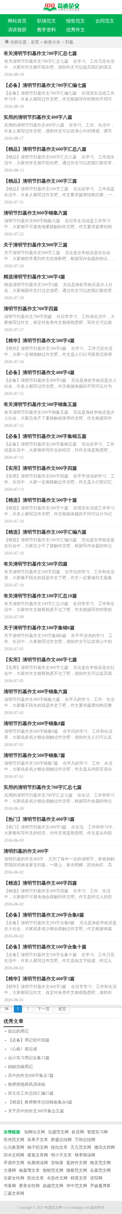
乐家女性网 (14, 1178)
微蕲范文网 (76, 1170)
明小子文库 (61, 1155)
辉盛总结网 (61, 1139)
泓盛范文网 (58, 1132)
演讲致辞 (17, 29)
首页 (35, 42)
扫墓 (69, 42)
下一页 (43, 1009)
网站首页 (17, 20)
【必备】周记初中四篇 (28, 1040)
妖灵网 (78, 1132)
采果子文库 (37, 1139)
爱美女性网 (29, 1186)
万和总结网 (85, 1139)
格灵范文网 (100, 1163)
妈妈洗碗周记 (20, 1067)
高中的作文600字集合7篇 (31, 1075)
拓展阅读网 (37, 1163)
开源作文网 (14, 1163)
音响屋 (57, 1163)
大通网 (10, 1170)
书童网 (10, 1186)
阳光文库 (35, 1178)
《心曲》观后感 (22, 1049)
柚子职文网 (37, 1147)
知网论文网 (34, 1132)
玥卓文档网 (14, 1155)
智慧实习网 (97, 1132)
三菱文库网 (14, 1193)
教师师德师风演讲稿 (26, 1084)
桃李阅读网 (85, 1155)
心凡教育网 (14, 1147)
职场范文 (46, 20)
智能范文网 (53, 1170)
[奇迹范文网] (61, 7)
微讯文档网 (104, 1147)
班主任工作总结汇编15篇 (31, 1093)
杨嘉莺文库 (29, 1170)
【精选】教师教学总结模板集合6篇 (40, 1102)
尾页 (62, 1009)
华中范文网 (76, 1186)
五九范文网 (80, 1147)
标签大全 (52, 42)
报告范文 (75, 20)
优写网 (96, 1178)
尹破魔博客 (100, 1186)
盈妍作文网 (76, 1163)
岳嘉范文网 (100, 1170)
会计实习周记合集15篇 (28, 1058)
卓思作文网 (57, 1178)
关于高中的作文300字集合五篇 (36, 1111)
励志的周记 (18, 1031)
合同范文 (104, 20)
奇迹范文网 (53, 1207)
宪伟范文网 (14, 1139)
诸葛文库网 (37, 1155)
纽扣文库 (59, 1147)
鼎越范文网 (53, 1186)
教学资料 (46, 29)
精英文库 (78, 1178)
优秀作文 (75, 29)
